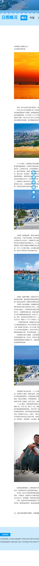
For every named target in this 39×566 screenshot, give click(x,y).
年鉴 (32, 17)
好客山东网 (25, 539)
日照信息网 (13, 542)
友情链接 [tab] (5, 534)
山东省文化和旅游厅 (15, 539)
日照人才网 (21, 542)
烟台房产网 (28, 542)
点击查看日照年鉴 (19, 49)
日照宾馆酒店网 (5, 542)
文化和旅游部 (4, 539)
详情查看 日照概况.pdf (21, 46)
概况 (24, 17)
